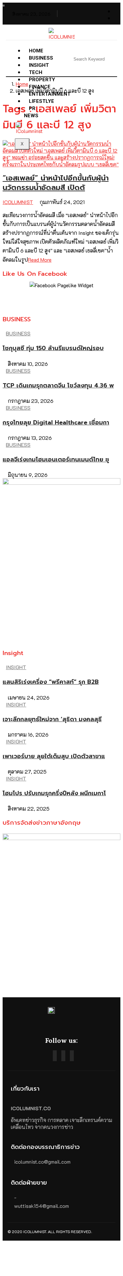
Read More (39, 259)
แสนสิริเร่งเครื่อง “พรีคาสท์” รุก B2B (51, 681)
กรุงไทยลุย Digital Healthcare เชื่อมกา (56, 422)
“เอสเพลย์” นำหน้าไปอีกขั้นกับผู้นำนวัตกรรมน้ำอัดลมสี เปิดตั (56, 183)
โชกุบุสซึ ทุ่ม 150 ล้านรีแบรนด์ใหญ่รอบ (53, 348)
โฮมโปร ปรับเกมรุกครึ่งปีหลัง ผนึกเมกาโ (54, 793)
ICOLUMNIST (18, 201)
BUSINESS (18, 333)
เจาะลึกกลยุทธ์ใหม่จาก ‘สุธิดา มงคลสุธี (52, 719)
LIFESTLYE (41, 101)
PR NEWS (31, 112)
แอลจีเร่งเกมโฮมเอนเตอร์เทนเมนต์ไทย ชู (56, 459)
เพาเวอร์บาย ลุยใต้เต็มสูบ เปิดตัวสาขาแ (54, 756)
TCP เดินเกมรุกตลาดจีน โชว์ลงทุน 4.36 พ (58, 385)
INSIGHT (16, 667)
